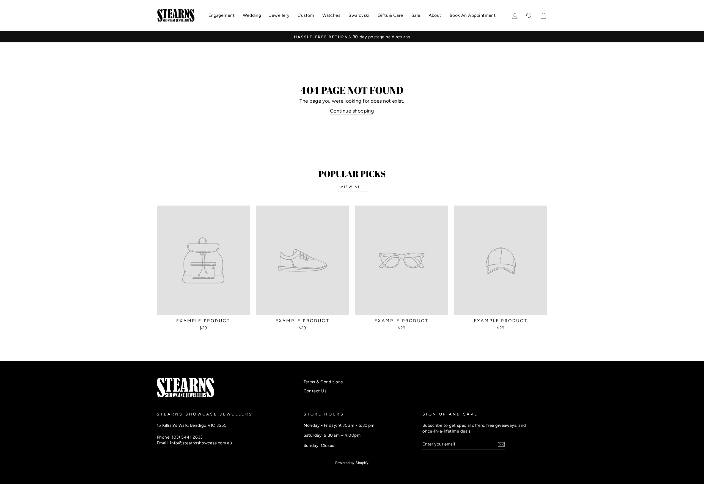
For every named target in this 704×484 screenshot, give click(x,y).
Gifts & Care (390, 15)
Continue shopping (352, 111)
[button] (543, 15)
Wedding (252, 15)
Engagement (221, 15)
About (435, 15)
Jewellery (279, 15)
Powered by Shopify (352, 463)
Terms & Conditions (323, 381)
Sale (415, 15)
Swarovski (358, 15)
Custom (306, 15)
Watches (331, 15)
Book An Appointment (473, 15)
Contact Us (315, 390)
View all (352, 187)
